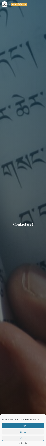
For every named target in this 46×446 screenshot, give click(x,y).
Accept (23, 426)
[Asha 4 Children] (4, 4)
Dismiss (23, 432)
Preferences (23, 438)
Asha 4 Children (17, 4)
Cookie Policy (23, 443)
